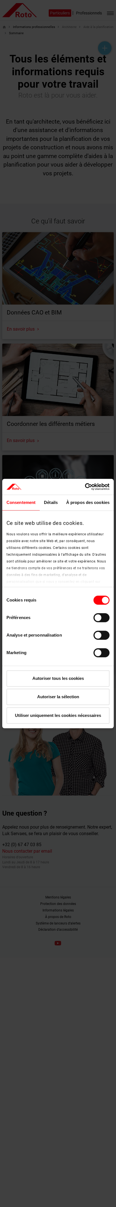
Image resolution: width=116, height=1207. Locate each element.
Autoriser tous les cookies (58, 678)
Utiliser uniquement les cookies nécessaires (58, 715)
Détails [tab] (51, 502)
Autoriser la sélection (58, 696)
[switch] (101, 617)
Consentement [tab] (20, 502)
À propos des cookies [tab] (88, 502)
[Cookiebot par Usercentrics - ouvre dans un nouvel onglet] (85, 486)
